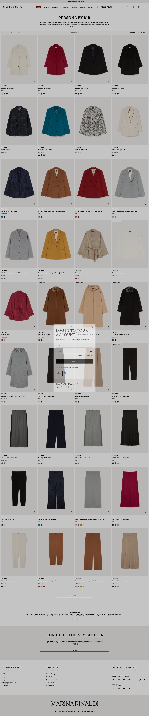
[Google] (58, 373)
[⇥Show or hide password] (91, 351)
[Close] (92, 327)
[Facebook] (64, 373)
